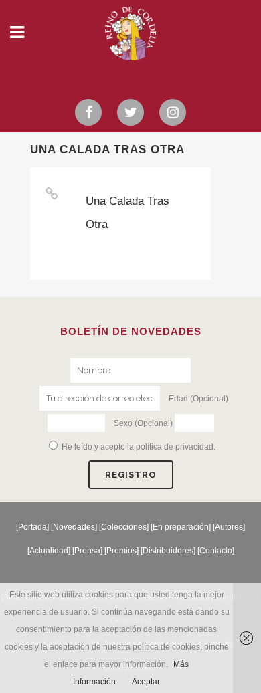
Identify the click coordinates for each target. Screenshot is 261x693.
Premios (121, 550)
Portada (32, 527)
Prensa (87, 550)
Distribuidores (168, 550)
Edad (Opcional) (198, 398)
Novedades (74, 527)
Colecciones (124, 527)
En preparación (181, 527)
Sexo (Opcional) (143, 423)
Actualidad (48, 550)
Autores (229, 527)
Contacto (215, 550)
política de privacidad (174, 447)
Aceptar (146, 681)
